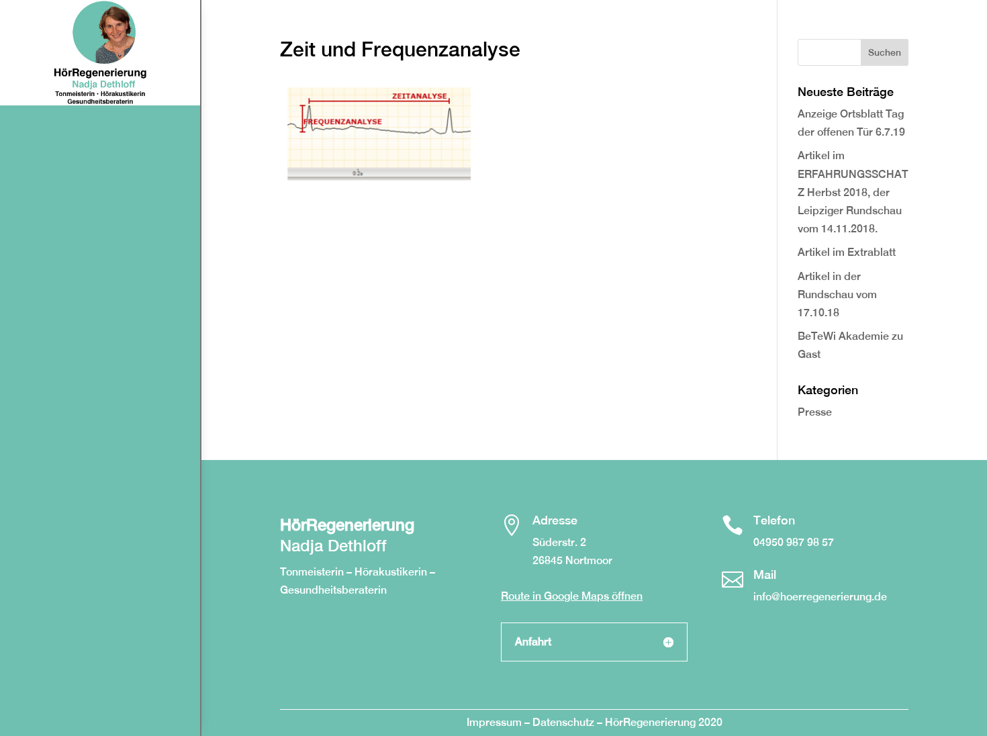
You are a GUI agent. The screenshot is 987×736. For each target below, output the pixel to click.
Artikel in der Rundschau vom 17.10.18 (837, 294)
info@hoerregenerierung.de (820, 596)
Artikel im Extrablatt (847, 252)
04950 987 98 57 (793, 542)
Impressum (494, 722)
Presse (815, 412)
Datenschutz (564, 722)
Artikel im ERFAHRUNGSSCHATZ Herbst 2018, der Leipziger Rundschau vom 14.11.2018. (853, 192)
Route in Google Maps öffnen (572, 596)
